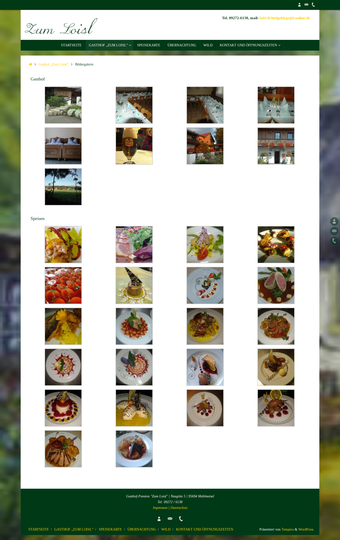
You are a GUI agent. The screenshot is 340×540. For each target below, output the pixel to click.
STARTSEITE (38, 529)
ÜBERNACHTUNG (141, 529)
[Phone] (313, 4)
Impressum (160, 508)
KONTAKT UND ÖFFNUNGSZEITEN (204, 529)
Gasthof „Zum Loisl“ (53, 64)
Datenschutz (178, 508)
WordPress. (306, 529)
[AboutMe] (299, 4)
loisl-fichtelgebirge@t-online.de (285, 18)
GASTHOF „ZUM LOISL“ (73, 529)
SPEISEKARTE (110, 529)
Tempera (288, 529)
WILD (165, 529)
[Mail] (306, 4)
